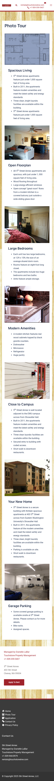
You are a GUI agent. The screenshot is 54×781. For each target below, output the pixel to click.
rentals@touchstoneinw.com (15, 759)
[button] (16, 5)
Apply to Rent (14, 682)
